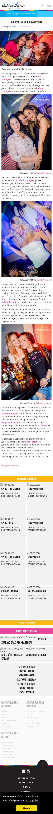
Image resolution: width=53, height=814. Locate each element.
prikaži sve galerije (26, 623)
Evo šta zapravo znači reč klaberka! (23, 640)
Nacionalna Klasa (33, 726)
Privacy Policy (26, 782)
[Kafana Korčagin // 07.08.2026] (33, 587)
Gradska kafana (7, 743)
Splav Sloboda (35, 489)
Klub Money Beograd (9, 721)
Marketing (26, 791)
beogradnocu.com (10, 422)
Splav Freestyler (10, 489)
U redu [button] (26, 808)
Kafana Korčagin (37, 591)
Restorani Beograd (26, 679)
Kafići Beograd (26, 692)
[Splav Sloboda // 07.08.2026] (33, 518)
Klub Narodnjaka (7, 757)
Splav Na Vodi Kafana (9, 748)
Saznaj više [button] (31, 800)
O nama (26, 787)
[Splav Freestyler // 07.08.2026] (7, 552)
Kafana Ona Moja (7, 751)
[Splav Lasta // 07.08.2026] (33, 552)
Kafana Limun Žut (10, 591)
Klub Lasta (30, 715)
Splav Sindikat (6, 726)
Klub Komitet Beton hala (36, 712)
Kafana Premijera (43, 173)
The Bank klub (31, 718)
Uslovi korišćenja (26, 778)
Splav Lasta (7, 523)
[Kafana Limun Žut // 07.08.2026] (7, 587)
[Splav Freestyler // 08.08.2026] (7, 484)
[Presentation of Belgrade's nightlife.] (14, 5)
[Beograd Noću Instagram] (28, 771)
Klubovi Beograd (27, 667)
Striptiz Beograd (26, 683)
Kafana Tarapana (7, 745)
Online (43, 425)
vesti (14, 26)
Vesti (9, 14)
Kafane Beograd (26, 675)
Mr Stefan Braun (32, 724)
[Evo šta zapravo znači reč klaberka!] (18, 637)
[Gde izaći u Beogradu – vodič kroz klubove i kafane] (26, 650)
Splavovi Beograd (26, 671)
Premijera (6, 26)
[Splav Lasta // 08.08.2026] (7, 518)
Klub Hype (30, 721)
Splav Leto (5, 724)
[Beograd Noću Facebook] (23, 771)
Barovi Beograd (26, 688)
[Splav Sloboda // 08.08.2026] (33, 484)
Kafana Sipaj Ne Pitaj (8, 754)
